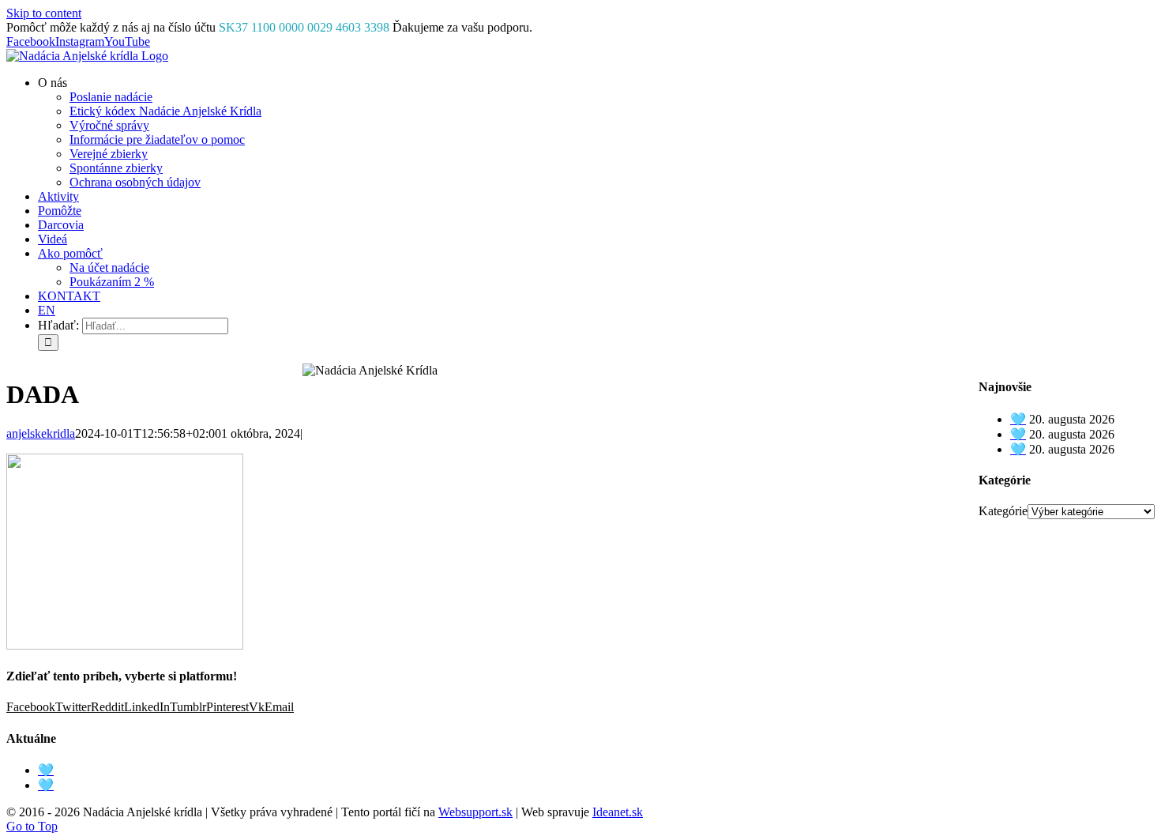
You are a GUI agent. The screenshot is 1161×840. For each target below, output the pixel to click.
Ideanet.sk (617, 812)
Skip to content (43, 13)
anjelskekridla (40, 433)
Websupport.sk (475, 812)
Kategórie (1003, 511)
